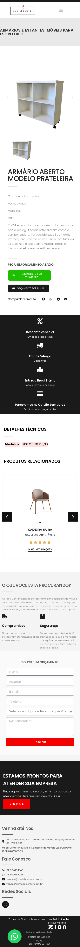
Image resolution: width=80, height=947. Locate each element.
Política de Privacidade (39, 932)
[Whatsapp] (15, 936)
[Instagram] (5, 904)
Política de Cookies (39, 936)
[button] (61, 10)
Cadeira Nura (40, 529)
